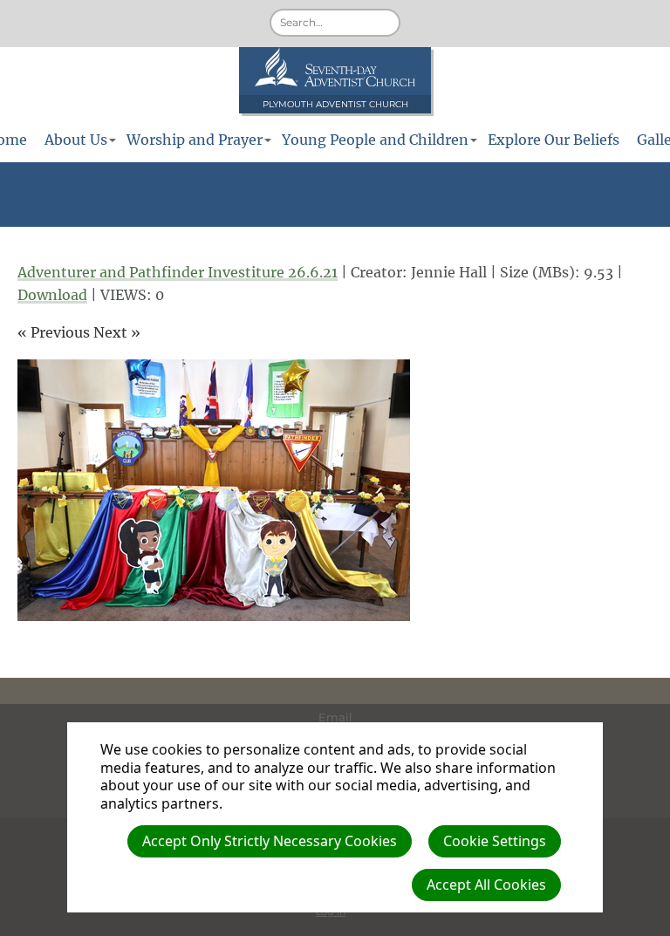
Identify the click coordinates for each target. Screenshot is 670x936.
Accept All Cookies (486, 884)
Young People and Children (375, 139)
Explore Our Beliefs (553, 139)
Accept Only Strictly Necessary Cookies (269, 841)
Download (52, 295)
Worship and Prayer (194, 139)
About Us (75, 139)
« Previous (53, 332)
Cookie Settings (494, 841)
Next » (116, 332)
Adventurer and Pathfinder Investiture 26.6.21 (177, 272)
